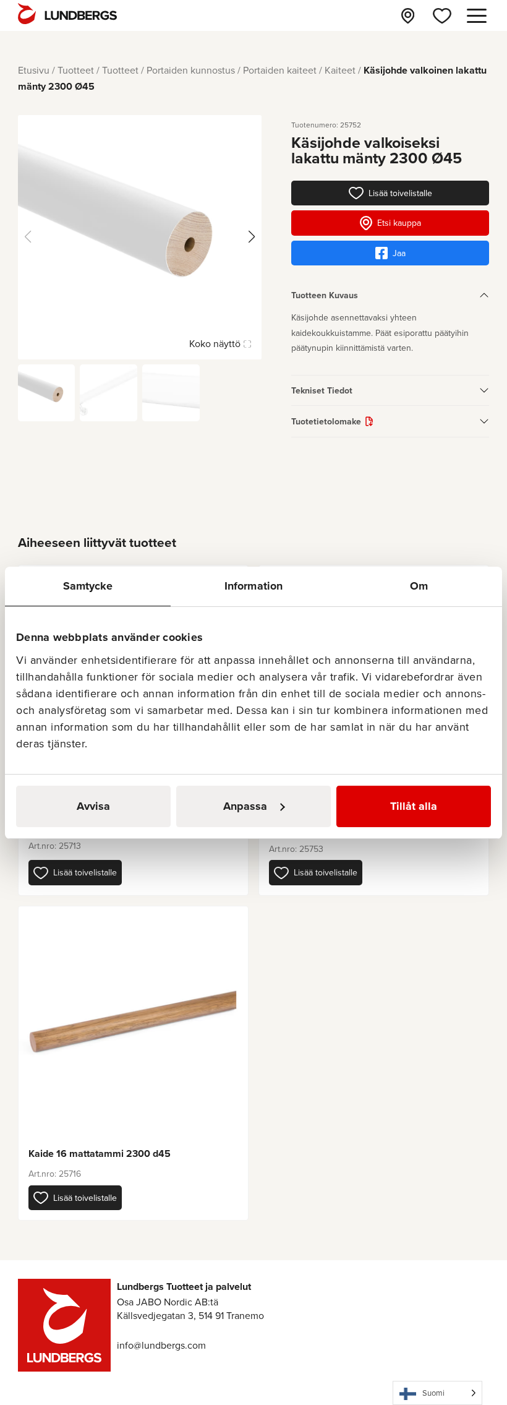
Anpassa (245, 806)
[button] (75, 872)
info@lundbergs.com (161, 1345)
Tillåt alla (413, 806)
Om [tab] (419, 586)
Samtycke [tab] (88, 586)
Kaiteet (340, 70)
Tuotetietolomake (326, 421)
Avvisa (93, 806)
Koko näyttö (215, 343)
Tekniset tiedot (321, 390)
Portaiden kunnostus (191, 70)
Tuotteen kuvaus (324, 295)
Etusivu (33, 70)
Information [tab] (253, 586)
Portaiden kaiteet (280, 70)
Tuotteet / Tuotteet (98, 70)
